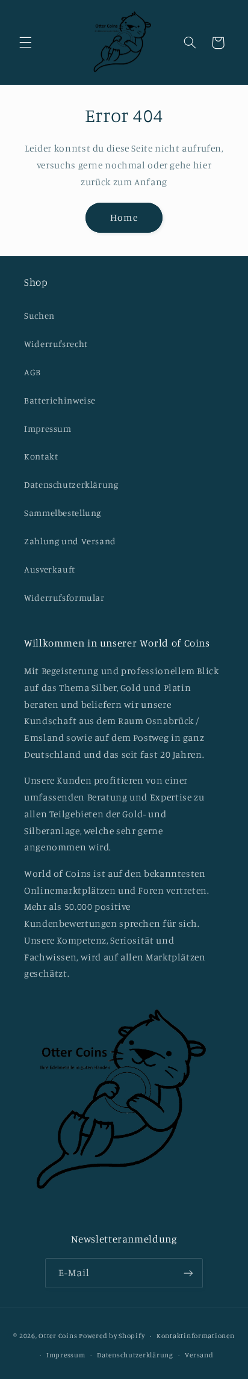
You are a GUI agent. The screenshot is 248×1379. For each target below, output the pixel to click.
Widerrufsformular (64, 597)
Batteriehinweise (60, 400)
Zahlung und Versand (70, 541)
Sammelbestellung (62, 513)
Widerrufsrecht (56, 344)
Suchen (39, 315)
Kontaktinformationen (196, 1335)
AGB (32, 372)
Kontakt (41, 456)
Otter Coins (58, 1335)
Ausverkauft (49, 569)
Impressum (48, 428)
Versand (199, 1355)
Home (123, 217)
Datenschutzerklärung (71, 484)
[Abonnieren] (188, 1273)
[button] (25, 43)
